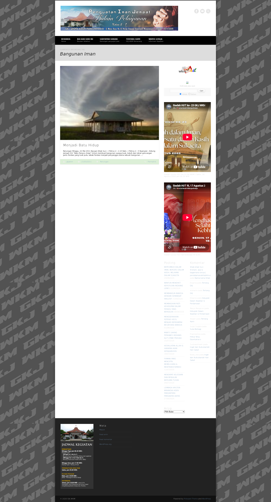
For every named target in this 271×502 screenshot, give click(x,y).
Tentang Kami (134, 40)
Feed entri (103, 434)
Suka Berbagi (195, 329)
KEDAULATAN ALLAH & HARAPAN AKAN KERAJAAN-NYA (173, 348)
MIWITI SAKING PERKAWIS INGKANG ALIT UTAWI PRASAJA (173, 335)
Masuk (102, 430)
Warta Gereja (156, 40)
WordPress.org (105, 444)
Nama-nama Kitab (202, 278)
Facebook (196, 11)
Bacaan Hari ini (85, 40)
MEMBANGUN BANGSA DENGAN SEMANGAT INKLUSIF (173, 296)
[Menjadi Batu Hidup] (109, 103)
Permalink (152, 162)
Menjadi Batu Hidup (81, 145)
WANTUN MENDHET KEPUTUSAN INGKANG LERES (173, 285)
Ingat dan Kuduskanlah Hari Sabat (199, 357)
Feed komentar (105, 439)
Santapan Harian (109, 40)
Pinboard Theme (191, 499)
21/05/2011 (86, 162)
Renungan (104, 162)
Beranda (65, 40)
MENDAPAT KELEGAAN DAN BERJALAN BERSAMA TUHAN (173, 377)
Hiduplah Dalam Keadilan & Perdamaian (200, 301)
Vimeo (202, 11)
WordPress (206, 499)
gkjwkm (69, 162)
